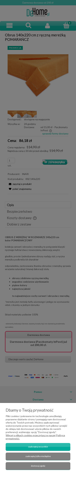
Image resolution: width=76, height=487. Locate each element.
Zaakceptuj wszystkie (38, 446)
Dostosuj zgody (38, 465)
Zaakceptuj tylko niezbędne (38, 456)
